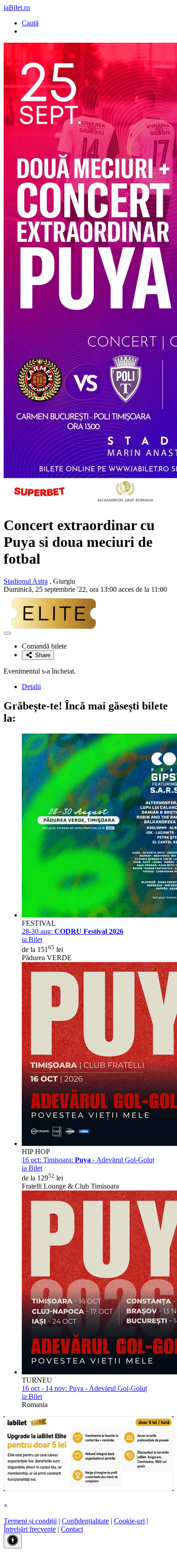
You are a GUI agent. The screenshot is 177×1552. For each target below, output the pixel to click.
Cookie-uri (129, 1521)
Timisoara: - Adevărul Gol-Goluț (88, 1160)
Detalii (31, 686)
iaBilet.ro (17, 7)
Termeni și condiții (30, 1521)
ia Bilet (32, 939)
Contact (72, 1529)
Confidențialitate (85, 1521)
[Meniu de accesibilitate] (13, 1540)
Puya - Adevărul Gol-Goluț (84, 1388)
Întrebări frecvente (30, 1529)
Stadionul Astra (26, 581)
